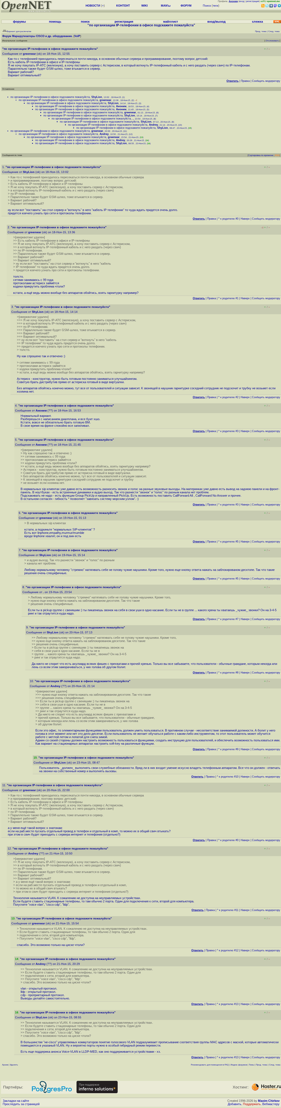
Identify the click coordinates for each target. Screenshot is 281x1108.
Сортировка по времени (260, 155)
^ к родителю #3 (228, 431)
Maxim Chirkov (269, 1100)
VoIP (77, 36)
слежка (257, 21)
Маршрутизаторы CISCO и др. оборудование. (42, 36)
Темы (251, 1065)
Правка (245, 80)
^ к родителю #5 (228, 541)
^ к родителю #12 (227, 950)
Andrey (153, 124)
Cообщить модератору (266, 80)
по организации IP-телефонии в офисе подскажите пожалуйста (50, 97)
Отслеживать (272, 40)
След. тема (274, 1065)
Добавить (234, 1104)
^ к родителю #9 (228, 749)
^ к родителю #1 (228, 298)
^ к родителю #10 (227, 776)
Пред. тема (261, 1065)
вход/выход (216, 21)
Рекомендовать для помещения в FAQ (210, 1065)
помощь (55, 21)
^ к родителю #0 (228, 218)
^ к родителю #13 (227, 1004)
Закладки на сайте (16, 1100)
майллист (170, 21)
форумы (19, 21)
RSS (277, 155)
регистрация (252, 1)
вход (241, 1)
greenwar (29, 53)
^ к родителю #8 (228, 672)
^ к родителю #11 (227, 910)
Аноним (121, 106)
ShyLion (96, 97)
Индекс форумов (239, 1065)
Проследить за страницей (21, 1104)
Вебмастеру (271, 1104)
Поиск (207, 5)
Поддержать (252, 1104)
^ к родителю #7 (228, 619)
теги (215, 5)
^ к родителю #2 (228, 397)
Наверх (245, 218)
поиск (85, 21)
